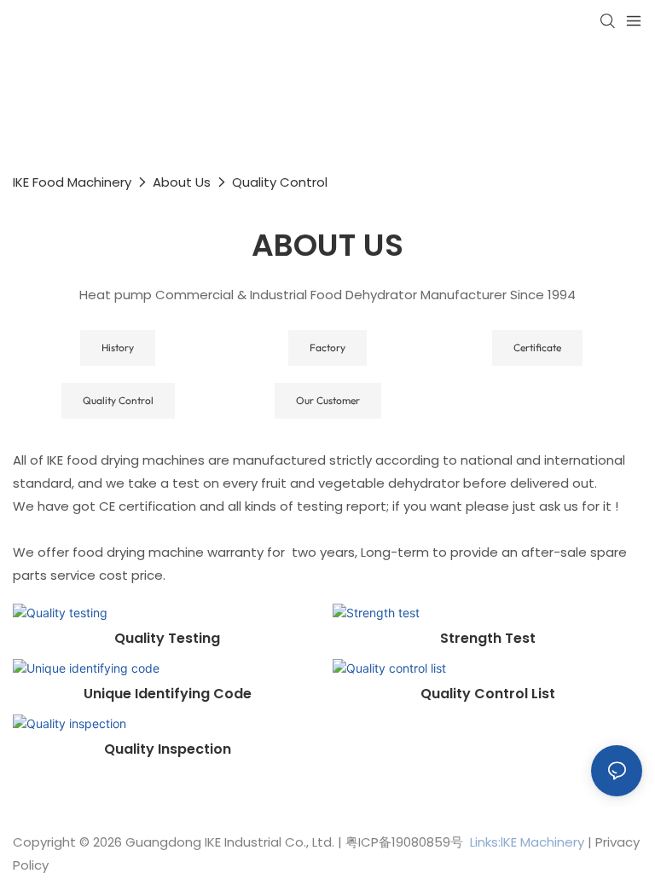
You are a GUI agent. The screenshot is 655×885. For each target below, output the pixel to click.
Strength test (488, 638)
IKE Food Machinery (72, 182)
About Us (182, 182)
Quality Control (280, 182)
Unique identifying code (168, 693)
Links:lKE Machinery (527, 842)
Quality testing (167, 638)
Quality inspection (167, 749)
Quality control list (487, 693)
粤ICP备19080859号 (404, 842)
